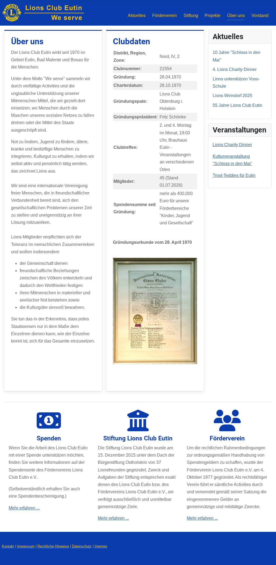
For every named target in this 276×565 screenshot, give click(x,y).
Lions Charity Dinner (232, 144)
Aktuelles (137, 15)
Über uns (236, 15)
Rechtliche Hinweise (53, 546)
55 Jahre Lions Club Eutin (237, 105)
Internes (101, 546)
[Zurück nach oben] (266, 555)
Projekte (212, 15)
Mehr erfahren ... (24, 508)
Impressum (25, 546)
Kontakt (8, 546)
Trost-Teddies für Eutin (234, 175)
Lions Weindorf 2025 (232, 95)
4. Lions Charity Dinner (235, 69)
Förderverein (164, 15)
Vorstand (259, 15)
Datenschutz (82, 546)
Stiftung (191, 15)
